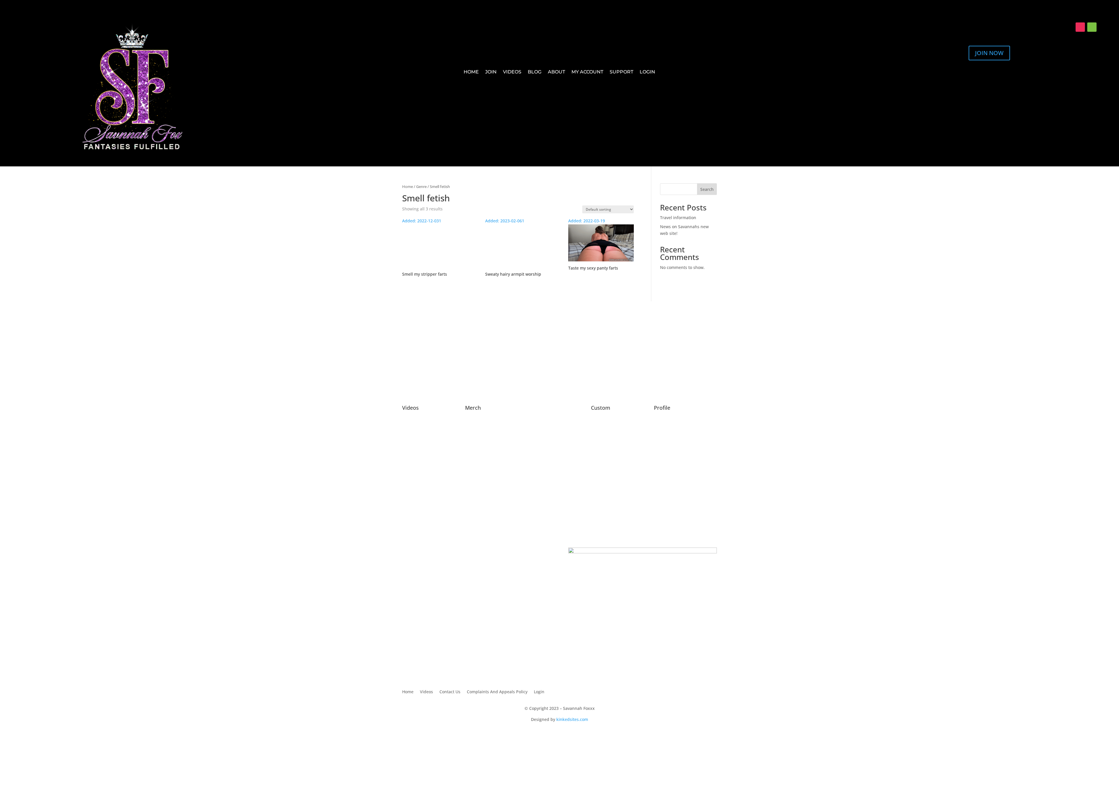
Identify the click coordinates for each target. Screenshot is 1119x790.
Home (471, 72)
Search (707, 189)
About (556, 72)
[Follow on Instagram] (1080, 27)
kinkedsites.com (572, 719)
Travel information (678, 217)
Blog (534, 72)
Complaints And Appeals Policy (497, 692)
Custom (600, 407)
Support (621, 72)
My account (587, 72)
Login (647, 72)
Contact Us (449, 692)
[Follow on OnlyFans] (1092, 27)
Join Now (989, 53)
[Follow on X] (1068, 27)
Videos (512, 72)
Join (491, 72)
